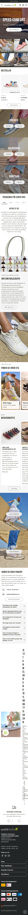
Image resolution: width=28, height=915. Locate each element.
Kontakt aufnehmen (14, 599)
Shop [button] (3, 861)
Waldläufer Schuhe (11, 910)
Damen (8, 126)
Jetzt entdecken (14, 29)
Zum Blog (14, 488)
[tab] (4, 203)
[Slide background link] (14, 23)
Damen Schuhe (5, 65)
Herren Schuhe (19, 65)
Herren (19, 126)
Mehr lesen (5, 471)
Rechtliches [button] (5, 874)
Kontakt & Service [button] (7, 870)
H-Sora (3, 97)
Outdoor (17, 51)
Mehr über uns (9, 307)
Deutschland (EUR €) (9, 905)
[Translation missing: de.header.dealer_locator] (20, 5)
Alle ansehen (14, 105)
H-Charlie (24, 97)
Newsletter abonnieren (24, 783)
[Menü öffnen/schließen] (1, 5)
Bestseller (4, 51)
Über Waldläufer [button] (6, 866)
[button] (25, 912)
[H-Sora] (10, 84)
